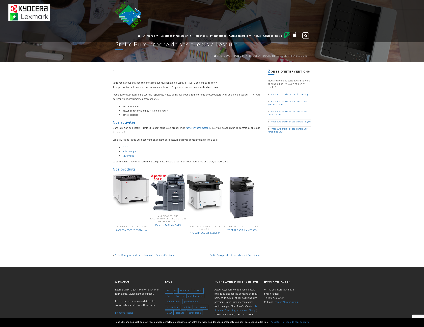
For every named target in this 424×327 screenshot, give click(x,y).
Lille (255, 306)
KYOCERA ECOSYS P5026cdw (131, 230)
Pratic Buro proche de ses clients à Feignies (291, 121)
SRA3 (169, 312)
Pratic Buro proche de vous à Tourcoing (289, 94)
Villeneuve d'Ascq (246, 310)
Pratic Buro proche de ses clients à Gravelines (234, 255)
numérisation (173, 301)
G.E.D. (126, 147)
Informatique (129, 151)
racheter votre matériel (198, 127)
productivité (173, 307)
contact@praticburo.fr (286, 302)
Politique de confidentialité (296, 322)
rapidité (187, 307)
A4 (174, 290)
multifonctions (195, 295)
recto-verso (201, 307)
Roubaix (218, 310)
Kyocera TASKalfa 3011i (168, 225)
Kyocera (180, 295)
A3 (168, 290)
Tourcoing (229, 310)
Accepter (275, 322)
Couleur (198, 290)
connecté (184, 290)
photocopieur (191, 301)
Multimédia (128, 155)
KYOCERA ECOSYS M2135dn (205, 232)
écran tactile (195, 312)
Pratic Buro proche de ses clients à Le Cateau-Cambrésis (144, 255)
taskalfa (180, 312)
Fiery (169, 295)
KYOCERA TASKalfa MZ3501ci (242, 230)
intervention (229, 56)
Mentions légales (124, 312)
